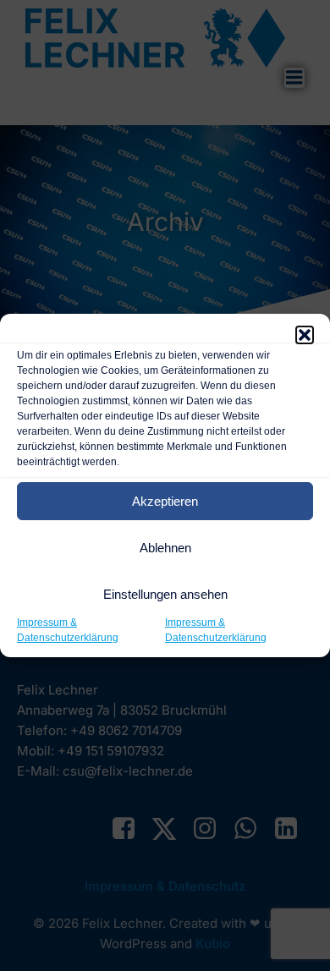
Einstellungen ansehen (165, 594)
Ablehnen (165, 547)
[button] (304, 334)
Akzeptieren (165, 501)
